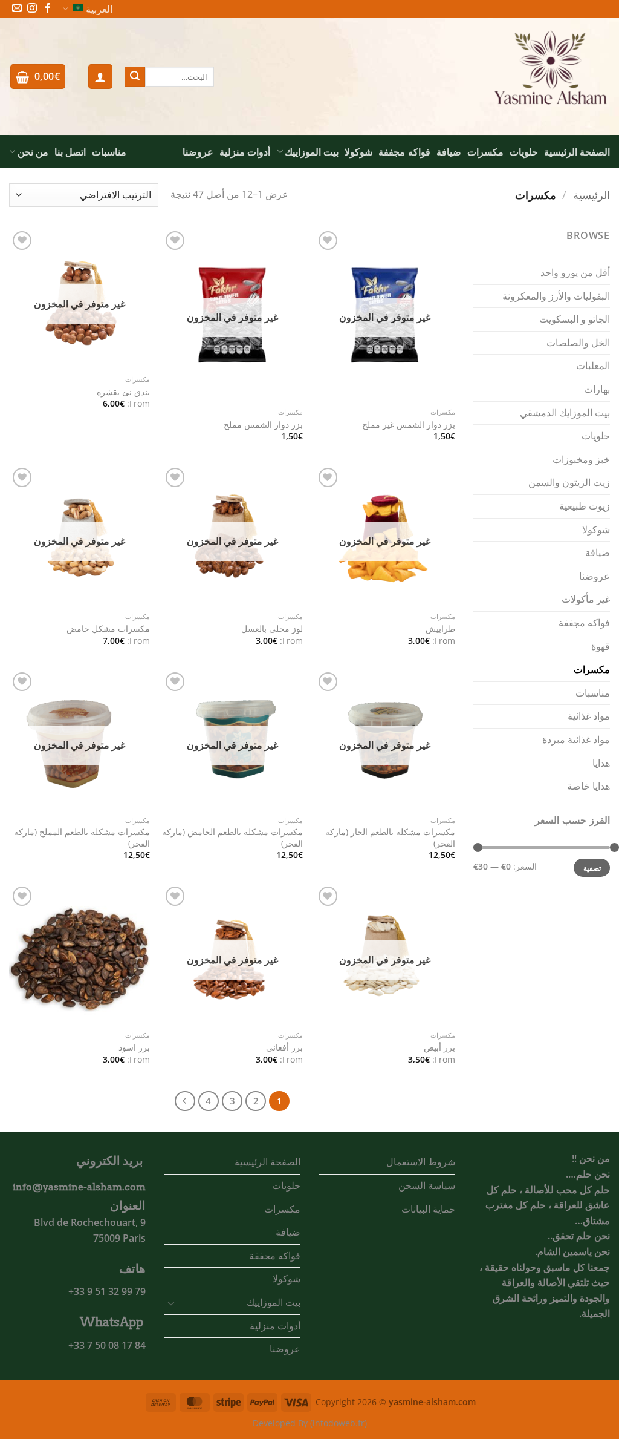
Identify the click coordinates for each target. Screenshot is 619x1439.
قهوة (600, 646)
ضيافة (448, 152)
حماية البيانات (428, 1209)
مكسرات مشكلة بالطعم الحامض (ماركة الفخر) (232, 838)
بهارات (597, 389)
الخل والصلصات (578, 342)
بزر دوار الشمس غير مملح (408, 424)
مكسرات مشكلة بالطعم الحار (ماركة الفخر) (390, 838)
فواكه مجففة (404, 152)
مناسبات (109, 152)
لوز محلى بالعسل (272, 628)
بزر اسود (134, 1047)
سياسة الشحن (426, 1185)
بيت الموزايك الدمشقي (565, 412)
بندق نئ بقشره (123, 392)
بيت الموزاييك (312, 152)
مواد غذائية (589, 716)
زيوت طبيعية (584, 506)
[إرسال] (135, 77)
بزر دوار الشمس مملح (263, 424)
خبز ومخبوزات (581, 459)
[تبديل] (171, 1303)
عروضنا (198, 152)
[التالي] (185, 1101)
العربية (99, 9)
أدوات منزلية (244, 152)
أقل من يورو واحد (575, 272)
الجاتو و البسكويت (574, 319)
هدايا (601, 763)
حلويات (524, 152)
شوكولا (358, 152)
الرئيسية (591, 194)
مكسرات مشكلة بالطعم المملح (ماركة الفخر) (82, 838)
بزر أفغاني (284, 1047)
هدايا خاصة (588, 786)
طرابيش (440, 628)
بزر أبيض (439, 1047)
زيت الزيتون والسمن (569, 482)
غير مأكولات (586, 599)
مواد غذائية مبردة (576, 739)
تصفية (592, 868)
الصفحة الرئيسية (577, 152)
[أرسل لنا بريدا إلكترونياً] (17, 9)
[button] (100, 76)
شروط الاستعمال (420, 1162)
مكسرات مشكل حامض (108, 628)
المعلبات (593, 365)
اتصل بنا (70, 152)
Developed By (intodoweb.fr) (310, 1423)
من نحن (33, 152)
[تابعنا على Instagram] (32, 9)
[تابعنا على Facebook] (48, 9)
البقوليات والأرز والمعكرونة (556, 296)
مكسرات (485, 152)
